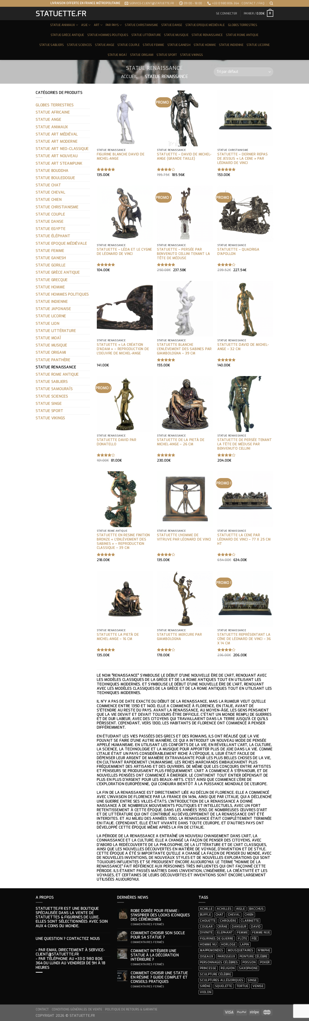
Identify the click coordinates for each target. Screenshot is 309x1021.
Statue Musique (176, 35)
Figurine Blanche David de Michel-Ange (121, 156)
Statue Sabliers (51, 45)
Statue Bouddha (52, 170)
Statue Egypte (50, 228)
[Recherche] (271, 3)
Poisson (249, 962)
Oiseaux (206, 956)
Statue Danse (171, 25)
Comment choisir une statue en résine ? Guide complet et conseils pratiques (159, 977)
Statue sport (167, 55)
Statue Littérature (146, 35)
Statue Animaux (62, 25)
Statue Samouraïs (54, 388)
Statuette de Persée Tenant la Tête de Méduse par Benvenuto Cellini (244, 444)
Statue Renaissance (207, 35)
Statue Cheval (50, 192)
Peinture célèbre (254, 956)
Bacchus (256, 909)
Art (97, 25)
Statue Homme (205, 45)
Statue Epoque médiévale (205, 25)
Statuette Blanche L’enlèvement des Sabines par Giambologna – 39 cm (184, 349)
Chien (249, 915)
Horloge (228, 944)
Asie (84, 25)
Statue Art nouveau (57, 156)
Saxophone (248, 968)
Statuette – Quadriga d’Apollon (238, 252)
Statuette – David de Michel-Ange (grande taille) (184, 156)
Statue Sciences (79, 45)
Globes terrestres (242, 25)
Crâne (222, 927)
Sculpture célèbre (215, 974)
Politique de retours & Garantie (131, 1009)
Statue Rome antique (242, 35)
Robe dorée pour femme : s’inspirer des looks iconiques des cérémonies (160, 915)
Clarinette (250, 921)
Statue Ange (104, 45)
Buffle (205, 915)
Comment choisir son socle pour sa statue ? (158, 935)
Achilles (224, 909)
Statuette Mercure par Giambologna (179, 637)
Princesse (208, 968)
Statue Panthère (53, 360)
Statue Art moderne (56, 141)
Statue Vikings (191, 55)
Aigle (240, 909)
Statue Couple (128, 45)
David (256, 927)
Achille (206, 909)
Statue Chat (48, 185)
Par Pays (112, 25)
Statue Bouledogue (55, 177)
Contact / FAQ (253, 3)
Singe (252, 980)
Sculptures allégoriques (221, 980)
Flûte (242, 938)
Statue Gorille (51, 265)
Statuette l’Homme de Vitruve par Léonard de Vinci (184, 537)
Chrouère (228, 921)
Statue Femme (153, 45)
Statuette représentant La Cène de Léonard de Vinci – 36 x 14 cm (244, 639)
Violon (206, 992)
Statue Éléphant (53, 236)
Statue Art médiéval (57, 134)
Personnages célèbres (219, 962)
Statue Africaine (53, 112)
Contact (42, 1009)
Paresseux (226, 956)
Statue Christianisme (141, 25)
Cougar (206, 927)
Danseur (239, 927)
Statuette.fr (61, 13)
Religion (228, 968)
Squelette (223, 986)
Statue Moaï (117, 55)
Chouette (208, 921)
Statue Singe (49, 403)
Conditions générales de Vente (77, 1009)
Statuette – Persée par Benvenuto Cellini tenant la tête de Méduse (183, 254)
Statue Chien (49, 199)
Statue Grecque (52, 279)
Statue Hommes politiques (107, 35)
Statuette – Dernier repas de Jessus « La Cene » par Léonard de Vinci (242, 158)
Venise (258, 986)
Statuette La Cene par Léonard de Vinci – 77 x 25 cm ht (244, 539)
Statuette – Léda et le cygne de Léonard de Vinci (124, 252)
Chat (219, 915)
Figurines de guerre (216, 938)
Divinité (206, 932)
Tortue (242, 986)
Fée (254, 938)
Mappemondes (211, 950)
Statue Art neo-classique (62, 148)
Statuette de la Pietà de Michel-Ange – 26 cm (180, 442)
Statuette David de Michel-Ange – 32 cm (243, 347)
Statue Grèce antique (67, 35)
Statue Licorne (258, 45)
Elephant (225, 932)
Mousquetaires (240, 950)
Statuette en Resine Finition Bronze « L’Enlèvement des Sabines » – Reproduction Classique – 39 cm (123, 541)
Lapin (244, 944)
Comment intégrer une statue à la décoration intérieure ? (155, 955)
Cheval (234, 915)
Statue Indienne (231, 45)
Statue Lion (47, 323)
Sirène (205, 986)
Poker (265, 962)
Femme (242, 932)
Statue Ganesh (178, 45)
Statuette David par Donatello (116, 442)
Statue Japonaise (53, 308)
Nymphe (264, 950)
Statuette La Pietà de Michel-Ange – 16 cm (118, 637)
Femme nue (261, 932)
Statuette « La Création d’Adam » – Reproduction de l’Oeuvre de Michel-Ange (123, 349)
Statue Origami (142, 55)
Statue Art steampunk (59, 163)
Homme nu (208, 944)
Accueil (129, 76)
